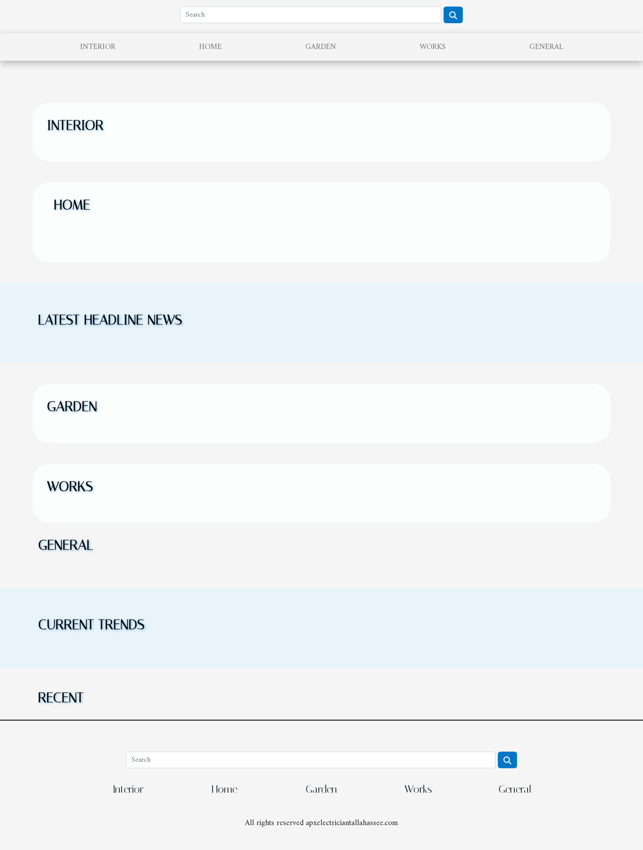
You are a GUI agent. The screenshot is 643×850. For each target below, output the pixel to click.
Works (432, 47)
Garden (320, 47)
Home (210, 47)
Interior (97, 47)
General (546, 47)
